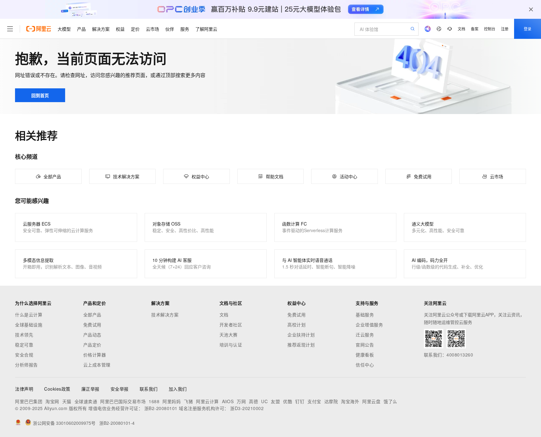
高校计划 (296, 324)
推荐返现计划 (301, 344)
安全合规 (24, 354)
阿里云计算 (207, 401)
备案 (474, 28)
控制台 (489, 28)
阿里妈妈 (171, 401)
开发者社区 (230, 324)
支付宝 (314, 401)
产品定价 (92, 344)
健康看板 (365, 354)
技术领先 (24, 334)
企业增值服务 (369, 324)
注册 (504, 28)
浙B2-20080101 (161, 408)
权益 (120, 29)
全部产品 (92, 314)
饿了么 (390, 401)
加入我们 (178, 389)
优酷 (287, 401)
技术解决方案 (164, 314)
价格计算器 (94, 354)
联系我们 (149, 389)
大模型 (64, 29)
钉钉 (299, 401)
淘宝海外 (350, 401)
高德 (253, 401)
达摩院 (331, 401)
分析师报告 (26, 365)
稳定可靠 (24, 344)
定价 (135, 29)
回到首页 (40, 95)
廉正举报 (90, 389)
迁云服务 (365, 334)
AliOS (228, 401)
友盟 (275, 401)
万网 (241, 401)
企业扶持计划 (301, 334)
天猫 (66, 401)
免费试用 (92, 324)
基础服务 (365, 314)
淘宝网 (52, 401)
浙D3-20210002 (247, 408)
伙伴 (169, 29)
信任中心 (365, 365)
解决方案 (101, 29)
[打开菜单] (10, 29)
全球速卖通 (86, 401)
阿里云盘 (371, 401)
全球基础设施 (28, 324)
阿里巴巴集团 (28, 401)
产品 (81, 29)
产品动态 (92, 334)
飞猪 (188, 401)
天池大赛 (228, 334)
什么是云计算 (28, 314)
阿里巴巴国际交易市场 (123, 401)
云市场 (152, 29)
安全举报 (120, 389)
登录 (527, 28)
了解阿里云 (206, 29)
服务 (184, 29)
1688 (154, 401)
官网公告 (365, 344)
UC (264, 401)
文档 (461, 28)
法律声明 (24, 389)
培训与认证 (230, 344)
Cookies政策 (57, 389)
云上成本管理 (97, 365)
